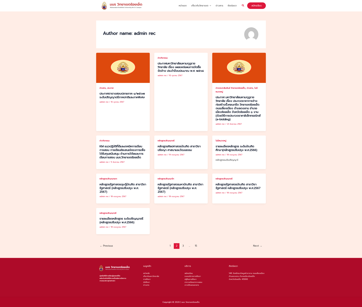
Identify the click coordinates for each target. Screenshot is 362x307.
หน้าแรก (183, 5)
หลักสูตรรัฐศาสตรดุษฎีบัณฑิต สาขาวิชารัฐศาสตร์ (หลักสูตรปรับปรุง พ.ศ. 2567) (123, 188)
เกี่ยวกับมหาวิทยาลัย (151, 276)
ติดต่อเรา (232, 5)
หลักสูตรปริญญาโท (166, 178)
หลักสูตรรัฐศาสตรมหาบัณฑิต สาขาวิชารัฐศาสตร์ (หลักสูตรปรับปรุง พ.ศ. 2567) (180, 188)
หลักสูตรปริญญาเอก (108, 178)
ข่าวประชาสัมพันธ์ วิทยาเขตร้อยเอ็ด (230, 88)
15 (196, 246)
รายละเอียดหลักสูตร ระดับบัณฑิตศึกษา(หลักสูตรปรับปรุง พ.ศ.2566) (236, 148)
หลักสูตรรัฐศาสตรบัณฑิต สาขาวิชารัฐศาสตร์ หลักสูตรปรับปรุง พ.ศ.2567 (238, 186)
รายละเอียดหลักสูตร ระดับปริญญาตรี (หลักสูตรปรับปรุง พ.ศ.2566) (121, 220)
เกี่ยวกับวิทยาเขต (199, 5)
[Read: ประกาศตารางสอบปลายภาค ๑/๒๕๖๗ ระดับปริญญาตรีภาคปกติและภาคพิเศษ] (123, 67)
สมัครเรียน (189, 273)
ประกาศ (110, 88)
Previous (106, 246)
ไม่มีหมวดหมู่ (221, 140)
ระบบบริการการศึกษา (193, 276)
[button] (209, 5)
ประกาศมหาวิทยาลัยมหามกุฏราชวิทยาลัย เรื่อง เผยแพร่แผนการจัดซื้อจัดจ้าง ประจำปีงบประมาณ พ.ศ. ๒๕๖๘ (181, 67)
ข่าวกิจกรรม (163, 57)
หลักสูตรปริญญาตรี (166, 140)
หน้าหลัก (146, 273)
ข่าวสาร (219, 5)
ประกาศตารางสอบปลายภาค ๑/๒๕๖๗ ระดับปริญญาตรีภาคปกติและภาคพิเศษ (122, 95)
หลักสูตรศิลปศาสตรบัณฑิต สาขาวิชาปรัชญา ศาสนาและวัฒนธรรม (179, 148)
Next (257, 246)
